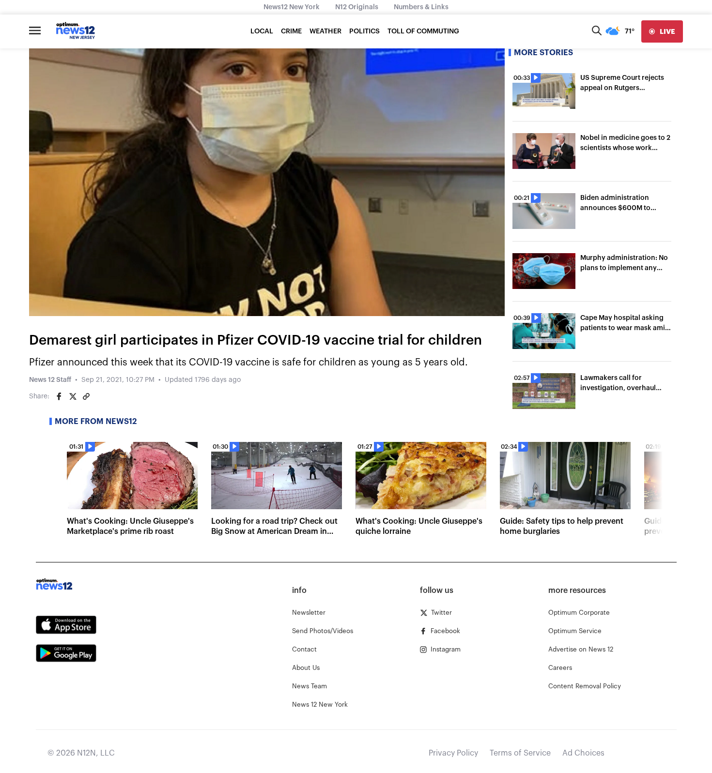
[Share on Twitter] (73, 396)
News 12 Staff (50, 380)
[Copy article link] (86, 396)
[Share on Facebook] (59, 396)
